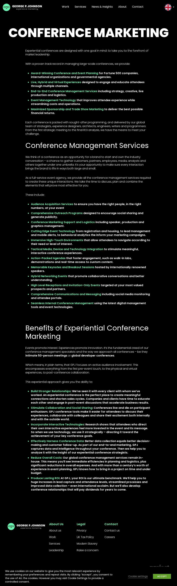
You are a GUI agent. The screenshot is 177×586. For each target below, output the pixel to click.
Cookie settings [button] (138, 576)
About (122, 7)
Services (80, 7)
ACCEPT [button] (162, 576)
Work (65, 7)
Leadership (56, 550)
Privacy (81, 530)
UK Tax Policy (85, 537)
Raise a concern (88, 550)
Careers (109, 537)
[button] (169, 7)
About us (55, 530)
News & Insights (102, 7)
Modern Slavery (87, 544)
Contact (137, 7)
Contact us (112, 530)
